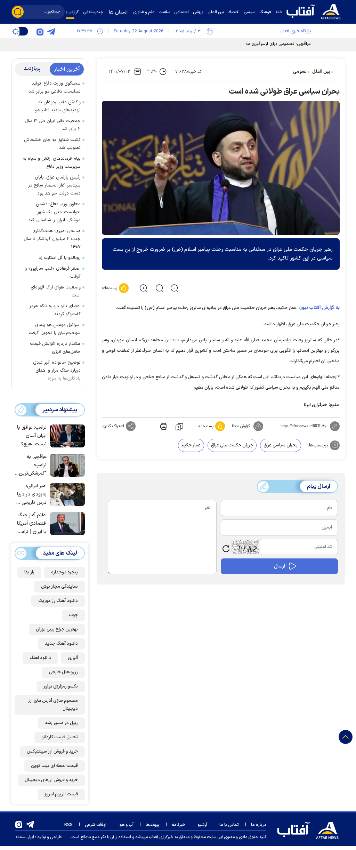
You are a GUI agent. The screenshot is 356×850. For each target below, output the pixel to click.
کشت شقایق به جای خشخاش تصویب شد (52, 143)
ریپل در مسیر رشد (61, 723)
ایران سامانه (24, 837)
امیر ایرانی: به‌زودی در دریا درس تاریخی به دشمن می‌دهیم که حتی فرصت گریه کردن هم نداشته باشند (31, 494)
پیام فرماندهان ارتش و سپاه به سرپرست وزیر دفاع (52, 162)
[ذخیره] (179, 426)
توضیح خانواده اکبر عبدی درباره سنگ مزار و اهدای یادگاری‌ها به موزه (57, 370)
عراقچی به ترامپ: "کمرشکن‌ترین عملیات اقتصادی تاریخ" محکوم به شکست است (31, 465)
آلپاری (73, 657)
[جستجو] (18, 12)
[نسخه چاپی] (163, 426)
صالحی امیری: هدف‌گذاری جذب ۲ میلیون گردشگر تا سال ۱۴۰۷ (52, 239)
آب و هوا (126, 824)
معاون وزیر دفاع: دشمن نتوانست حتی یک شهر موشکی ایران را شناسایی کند (54, 212)
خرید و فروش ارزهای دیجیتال (51, 780)
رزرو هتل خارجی (63, 672)
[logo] (315, 11)
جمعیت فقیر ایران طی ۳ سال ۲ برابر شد (53, 125)
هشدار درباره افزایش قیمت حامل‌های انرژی (55, 347)
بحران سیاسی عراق (281, 445)
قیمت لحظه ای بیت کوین (54, 765)
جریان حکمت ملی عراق (232, 445)
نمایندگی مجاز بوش (59, 586)
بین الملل (321, 71)
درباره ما (258, 824)
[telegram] (51, 31)
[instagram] (40, 31)
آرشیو (202, 824)
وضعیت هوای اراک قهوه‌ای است (56, 291)
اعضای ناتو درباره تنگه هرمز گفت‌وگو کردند (55, 310)
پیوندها (153, 824)
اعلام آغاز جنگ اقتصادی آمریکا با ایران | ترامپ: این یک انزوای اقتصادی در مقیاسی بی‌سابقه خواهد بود (31, 523)
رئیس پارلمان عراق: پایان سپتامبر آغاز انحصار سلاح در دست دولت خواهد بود (54, 185)
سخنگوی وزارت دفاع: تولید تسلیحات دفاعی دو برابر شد (55, 87)
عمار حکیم (191, 445)
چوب (73, 615)
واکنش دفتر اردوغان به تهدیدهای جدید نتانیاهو (58, 106)
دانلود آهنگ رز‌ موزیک (58, 600)
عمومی (300, 71)
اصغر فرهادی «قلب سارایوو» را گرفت (53, 272)
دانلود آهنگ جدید (61, 643)
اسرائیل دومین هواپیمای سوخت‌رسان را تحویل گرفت (55, 328)
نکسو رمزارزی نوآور (60, 686)
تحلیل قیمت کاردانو (59, 737)
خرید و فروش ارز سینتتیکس (52, 751)
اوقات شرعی (95, 824)
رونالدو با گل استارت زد (60, 257)
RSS (68, 824)
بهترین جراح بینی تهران (57, 629)
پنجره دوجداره (64, 572)
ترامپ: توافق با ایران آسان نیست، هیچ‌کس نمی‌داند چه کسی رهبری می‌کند (31, 436)
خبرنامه (178, 824)
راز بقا (29, 572)
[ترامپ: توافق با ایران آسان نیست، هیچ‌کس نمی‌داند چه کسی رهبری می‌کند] (66, 435)
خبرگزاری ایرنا (315, 405)
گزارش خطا (241, 426)
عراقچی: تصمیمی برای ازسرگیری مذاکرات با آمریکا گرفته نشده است (248, 43)
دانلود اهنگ (40, 657)
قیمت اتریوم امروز (61, 794)
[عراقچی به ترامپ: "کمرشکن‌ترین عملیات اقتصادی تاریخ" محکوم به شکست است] (66, 464)
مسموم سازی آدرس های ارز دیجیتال (53, 704)
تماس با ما (229, 824)
